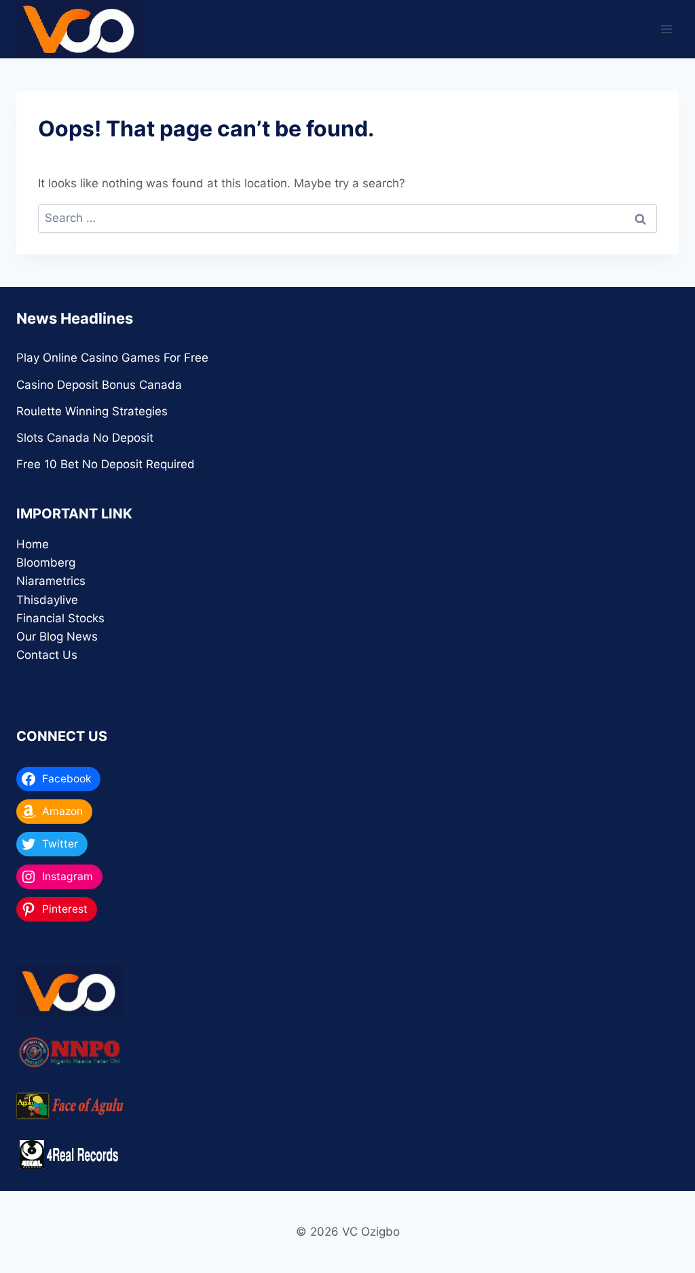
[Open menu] (666, 28)
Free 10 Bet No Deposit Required (105, 464)
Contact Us (46, 655)
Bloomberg (45, 562)
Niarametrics (51, 581)
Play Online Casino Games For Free (112, 357)
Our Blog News (57, 636)
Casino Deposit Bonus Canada (99, 385)
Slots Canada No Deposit (84, 437)
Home (32, 544)
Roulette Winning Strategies (92, 411)
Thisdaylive (47, 600)
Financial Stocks (60, 618)
